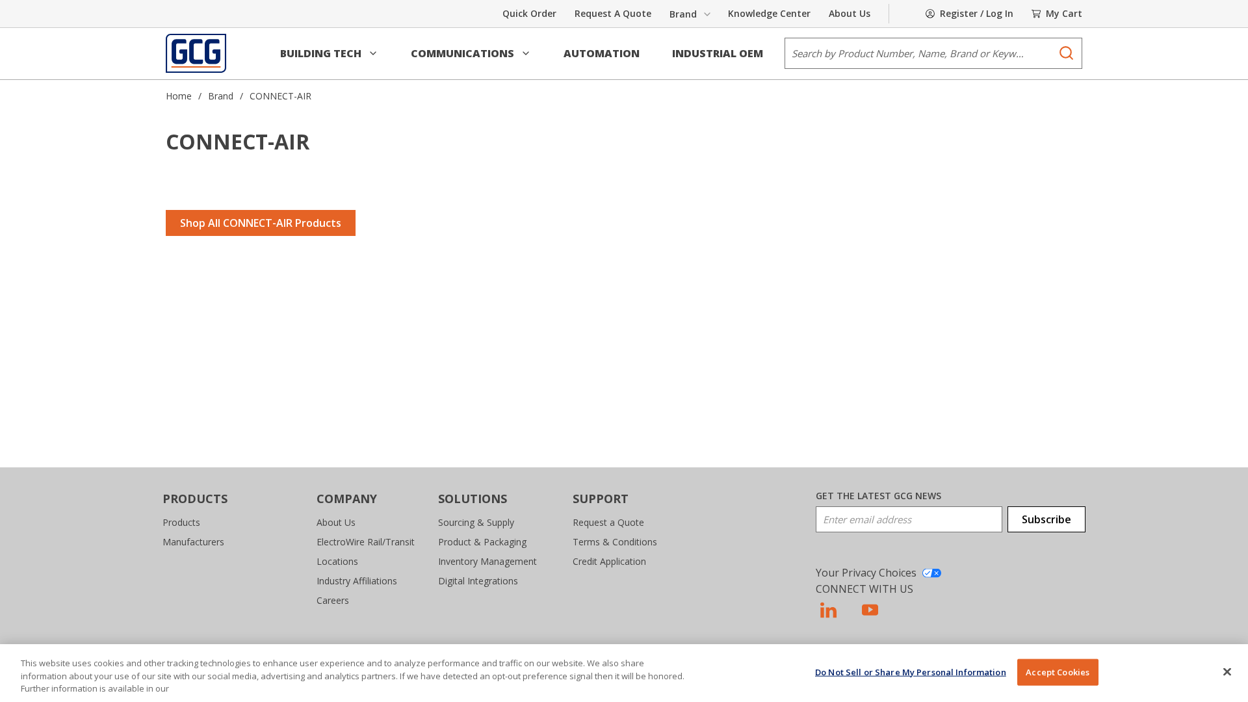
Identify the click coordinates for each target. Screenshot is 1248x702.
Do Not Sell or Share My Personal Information (910, 671)
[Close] (1227, 671)
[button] (329, 53)
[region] (624, 673)
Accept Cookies (1057, 671)
